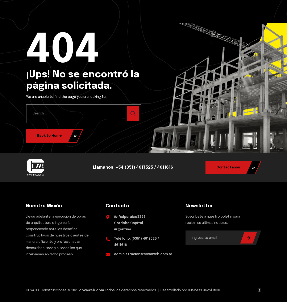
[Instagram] (259, 290)
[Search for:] (83, 113)
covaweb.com (91, 290)
